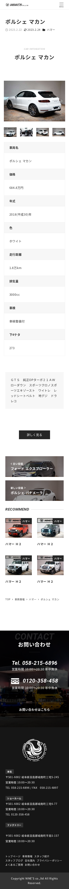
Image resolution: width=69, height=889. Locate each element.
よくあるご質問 (14, 864)
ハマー (51, 29)
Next (61, 101)
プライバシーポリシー (49, 860)
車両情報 (27, 856)
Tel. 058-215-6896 (35, 663)
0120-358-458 (40, 681)
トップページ (13, 856)
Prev (8, 101)
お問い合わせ (32, 864)
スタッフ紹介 (41, 856)
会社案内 (30, 860)
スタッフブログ (14, 860)
